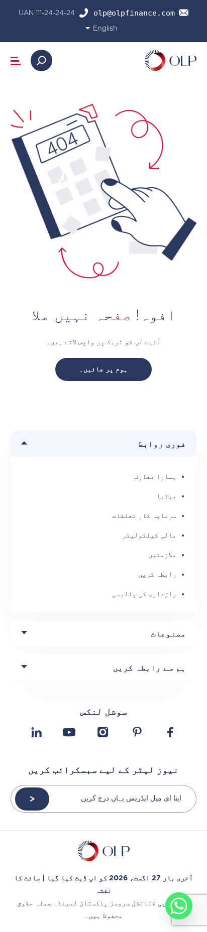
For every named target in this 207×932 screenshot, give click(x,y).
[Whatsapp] (178, 905)
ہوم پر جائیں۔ (103, 369)
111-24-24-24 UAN (47, 13)
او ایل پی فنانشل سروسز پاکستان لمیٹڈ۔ (121, 903)
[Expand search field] (41, 60)
